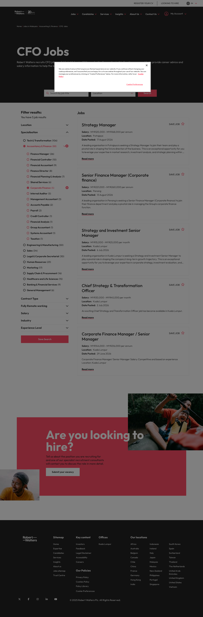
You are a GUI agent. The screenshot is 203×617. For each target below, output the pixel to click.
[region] (102, 77)
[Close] (146, 65)
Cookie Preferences (134, 84)
